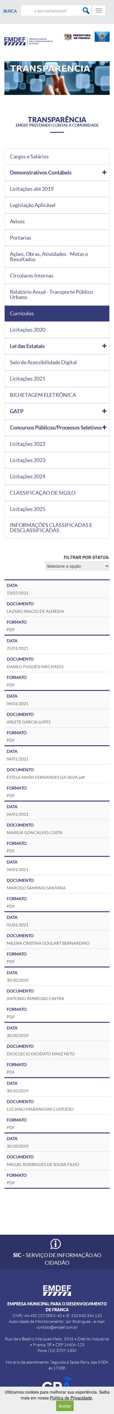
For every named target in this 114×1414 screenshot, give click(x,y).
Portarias (20, 237)
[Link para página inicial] (28, 41)
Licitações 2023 (27, 460)
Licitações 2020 (27, 329)
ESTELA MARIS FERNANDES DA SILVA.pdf (46, 777)
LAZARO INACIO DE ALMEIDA (35, 611)
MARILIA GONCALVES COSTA (35, 832)
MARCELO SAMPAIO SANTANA (36, 888)
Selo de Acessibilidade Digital (43, 362)
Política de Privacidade (71, 1398)
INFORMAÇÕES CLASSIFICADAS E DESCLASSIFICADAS (51, 528)
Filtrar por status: (87, 557)
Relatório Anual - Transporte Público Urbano (51, 294)
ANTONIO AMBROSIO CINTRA (35, 998)
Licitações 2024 (27, 476)
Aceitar (64, 1406)
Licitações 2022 (27, 444)
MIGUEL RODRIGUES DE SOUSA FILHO (43, 1164)
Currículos (22, 313)
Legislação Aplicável (33, 205)
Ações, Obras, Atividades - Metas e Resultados (49, 257)
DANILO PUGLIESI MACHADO (35, 666)
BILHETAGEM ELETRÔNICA (43, 395)
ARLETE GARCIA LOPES (29, 722)
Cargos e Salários (29, 156)
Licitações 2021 (27, 378)
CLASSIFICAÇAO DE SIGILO (42, 492)
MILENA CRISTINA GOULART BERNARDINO (48, 943)
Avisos (17, 221)
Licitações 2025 (27, 509)
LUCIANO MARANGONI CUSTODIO (40, 1109)
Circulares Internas (31, 275)
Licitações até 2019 (31, 189)
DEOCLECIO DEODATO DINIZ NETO (41, 1054)
